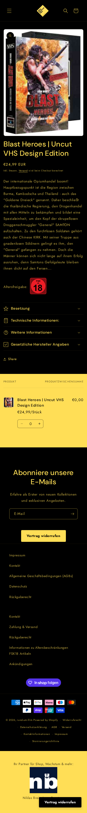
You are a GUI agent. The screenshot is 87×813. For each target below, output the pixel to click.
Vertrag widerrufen (44, 535)
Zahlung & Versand (23, 627)
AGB (54, 727)
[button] (9, 11)
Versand (23, 170)
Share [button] (12, 359)
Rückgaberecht (20, 597)
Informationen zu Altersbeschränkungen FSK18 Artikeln (38, 650)
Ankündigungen (20, 664)
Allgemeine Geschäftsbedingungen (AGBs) (41, 576)
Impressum (17, 555)
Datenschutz (18, 586)
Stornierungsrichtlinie (45, 741)
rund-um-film (24, 720)
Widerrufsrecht (72, 720)
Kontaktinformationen (37, 734)
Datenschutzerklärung (33, 727)
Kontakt (14, 565)
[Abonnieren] (72, 513)
